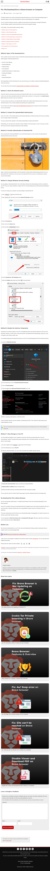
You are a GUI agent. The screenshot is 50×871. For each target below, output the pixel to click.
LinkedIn (14, 570)
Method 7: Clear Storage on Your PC (9, 43)
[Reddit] (29, 544)
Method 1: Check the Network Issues (9, 32)
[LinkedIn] (24, 544)
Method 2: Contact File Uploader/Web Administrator (12, 34)
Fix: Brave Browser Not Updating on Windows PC (14, 607)
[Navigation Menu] (2, 1)
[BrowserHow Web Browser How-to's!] (25, 1)
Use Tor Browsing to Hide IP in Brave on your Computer (15, 642)
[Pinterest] (24, 849)
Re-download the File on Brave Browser (10, 46)
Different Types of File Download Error (9, 29)
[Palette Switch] (48, 1)
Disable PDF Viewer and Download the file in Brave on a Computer (18, 785)
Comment (4, 802)
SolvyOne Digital (27, 863)
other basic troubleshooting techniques (22, 105)
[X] (18, 849)
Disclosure (3, 547)
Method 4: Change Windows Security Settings (11, 39)
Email (19, 821)
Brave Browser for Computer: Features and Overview (15, 678)
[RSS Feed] (33, 849)
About (19, 861)
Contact (22, 861)
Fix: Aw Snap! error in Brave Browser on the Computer (15, 714)
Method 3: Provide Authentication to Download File (12, 36)
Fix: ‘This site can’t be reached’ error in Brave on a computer (16, 749)
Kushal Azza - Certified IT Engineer (23, 552)
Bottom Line (4, 48)
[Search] (46, 1)
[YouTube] (21, 849)
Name (3, 821)
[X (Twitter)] (22, 544)
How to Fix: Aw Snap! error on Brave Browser (17, 534)
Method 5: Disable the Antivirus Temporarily (10, 41)
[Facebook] (27, 544)
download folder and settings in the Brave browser (28, 86)
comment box (35, 538)
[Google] (30, 849)
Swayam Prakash (8, 13)
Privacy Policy (8, 840)
